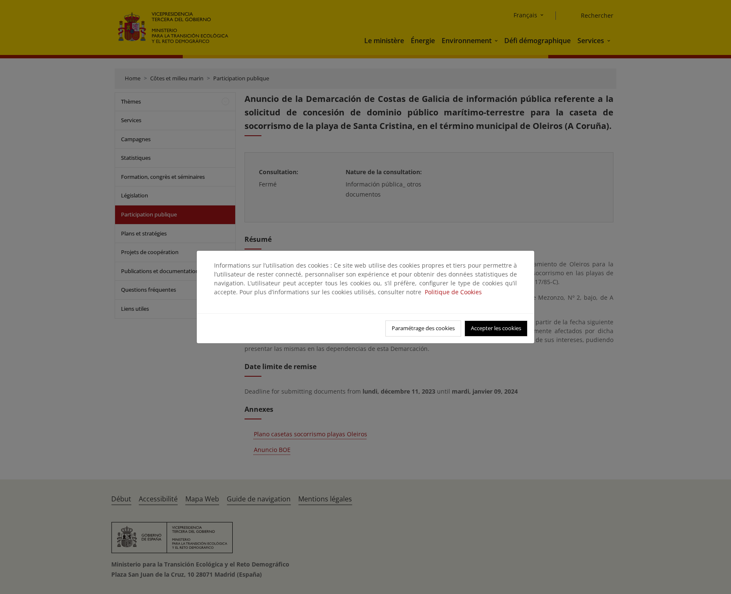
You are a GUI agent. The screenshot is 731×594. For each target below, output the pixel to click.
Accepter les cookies (496, 328)
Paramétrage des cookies (423, 328)
